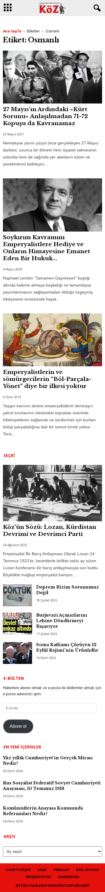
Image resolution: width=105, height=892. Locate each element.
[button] (96, 8)
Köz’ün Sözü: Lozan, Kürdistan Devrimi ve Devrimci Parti (49, 530)
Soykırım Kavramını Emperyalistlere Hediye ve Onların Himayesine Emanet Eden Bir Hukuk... (46, 248)
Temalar (61, 869)
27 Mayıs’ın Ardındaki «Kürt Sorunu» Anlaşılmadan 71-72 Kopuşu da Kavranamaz (45, 116)
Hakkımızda (68, 876)
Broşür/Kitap (38, 876)
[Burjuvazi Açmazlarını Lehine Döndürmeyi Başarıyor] (17, 623)
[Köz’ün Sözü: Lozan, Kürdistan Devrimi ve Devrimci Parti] (52, 493)
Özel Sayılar (87, 869)
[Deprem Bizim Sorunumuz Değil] (17, 595)
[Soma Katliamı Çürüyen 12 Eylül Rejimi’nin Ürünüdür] (17, 653)
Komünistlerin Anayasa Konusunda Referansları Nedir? (43, 810)
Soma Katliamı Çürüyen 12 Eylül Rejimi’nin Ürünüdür (67, 647)
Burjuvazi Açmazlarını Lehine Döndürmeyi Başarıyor (61, 621)
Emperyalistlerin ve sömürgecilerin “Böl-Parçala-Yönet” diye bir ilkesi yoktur (47, 379)
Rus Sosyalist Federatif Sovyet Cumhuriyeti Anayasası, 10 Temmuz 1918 (52, 785)
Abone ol (18, 726)
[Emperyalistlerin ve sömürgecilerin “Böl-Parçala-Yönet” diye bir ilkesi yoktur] (52, 339)
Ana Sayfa (12, 31)
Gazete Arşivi (18, 869)
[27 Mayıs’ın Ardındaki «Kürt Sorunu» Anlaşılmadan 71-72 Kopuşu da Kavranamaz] (52, 77)
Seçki (41, 869)
